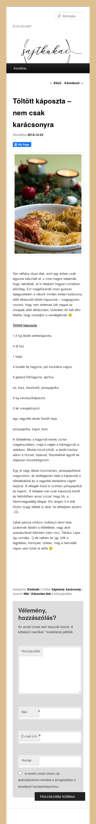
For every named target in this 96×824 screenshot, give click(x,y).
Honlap (27, 760)
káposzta (58, 589)
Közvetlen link (41, 593)
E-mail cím (31, 736)
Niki (26, 593)
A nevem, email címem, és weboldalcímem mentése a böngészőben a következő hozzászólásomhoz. (47, 779)
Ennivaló (33, 589)
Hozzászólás (31, 651)
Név (30, 712)
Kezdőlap (20, 68)
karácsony (73, 589)
